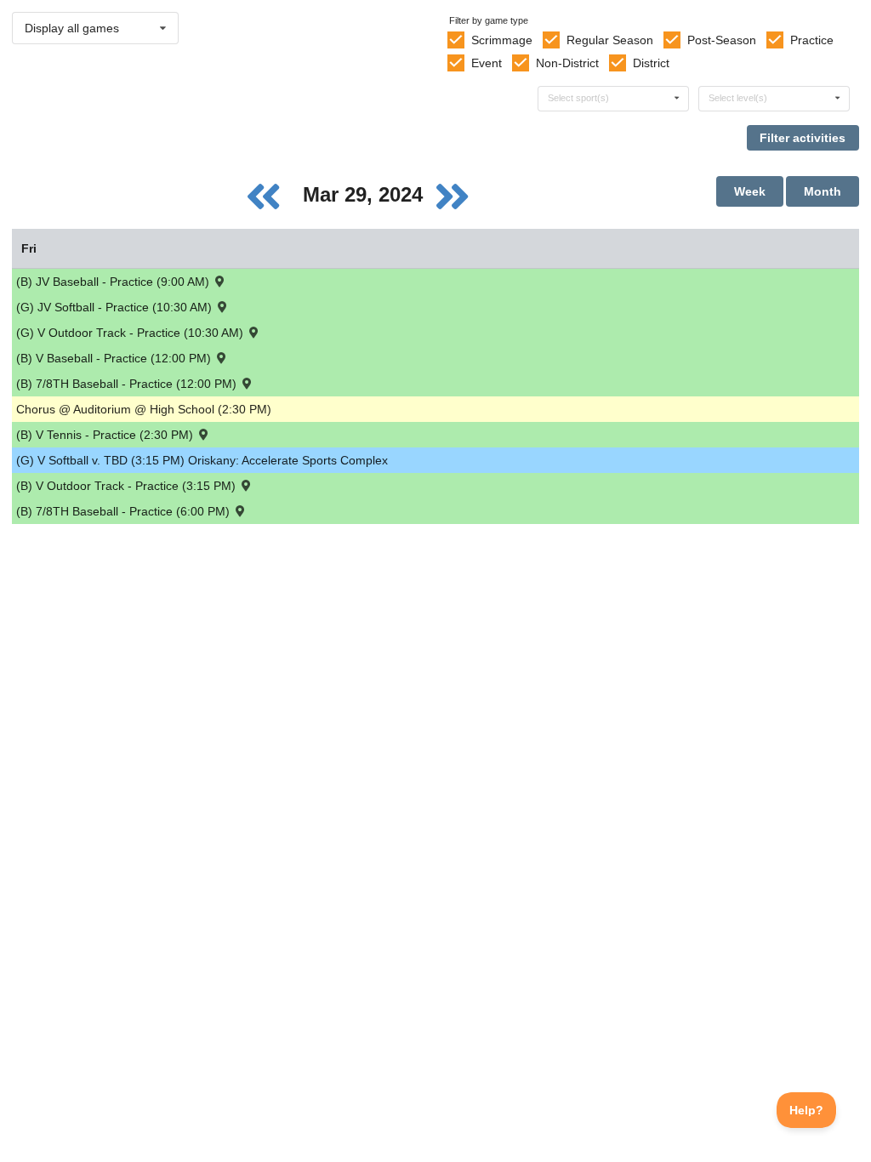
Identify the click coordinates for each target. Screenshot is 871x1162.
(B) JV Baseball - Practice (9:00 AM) (114, 281)
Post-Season (721, 40)
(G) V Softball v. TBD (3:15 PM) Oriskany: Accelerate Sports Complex (202, 460)
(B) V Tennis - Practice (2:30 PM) (106, 434)
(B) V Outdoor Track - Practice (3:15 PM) (127, 486)
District (651, 63)
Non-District (567, 63)
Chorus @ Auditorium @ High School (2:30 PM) (143, 409)
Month (822, 191)
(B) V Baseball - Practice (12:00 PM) (115, 358)
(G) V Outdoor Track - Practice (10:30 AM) (131, 332)
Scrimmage (501, 40)
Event (486, 63)
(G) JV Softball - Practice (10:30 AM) (115, 307)
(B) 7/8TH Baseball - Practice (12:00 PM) (128, 383)
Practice (812, 40)
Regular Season (609, 40)
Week (750, 191)
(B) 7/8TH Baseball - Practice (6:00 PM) (124, 511)
